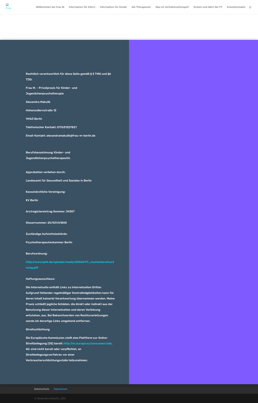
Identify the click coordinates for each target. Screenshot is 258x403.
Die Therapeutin (141, 7)
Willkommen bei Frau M (50, 7)
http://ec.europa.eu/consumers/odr (88, 343)
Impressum (128, 28)
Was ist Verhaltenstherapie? (172, 7)
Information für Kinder (113, 7)
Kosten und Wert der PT (208, 7)
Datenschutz (41, 389)
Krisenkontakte (236, 7)
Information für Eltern (82, 7)
